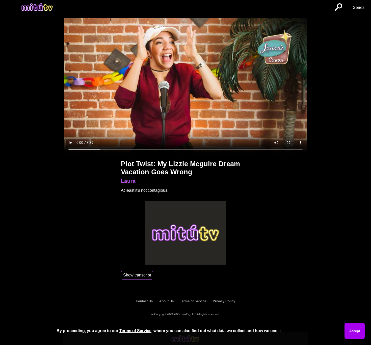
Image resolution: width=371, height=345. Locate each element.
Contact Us (144, 301)
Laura (128, 181)
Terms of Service (193, 301)
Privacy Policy (224, 301)
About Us (166, 301)
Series (358, 7)
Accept (354, 331)
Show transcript (137, 275)
